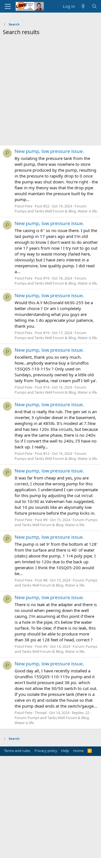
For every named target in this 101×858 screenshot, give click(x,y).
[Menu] (7, 6)
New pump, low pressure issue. (49, 151)
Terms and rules (17, 750)
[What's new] (83, 6)
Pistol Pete (23, 206)
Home (78, 750)
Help (65, 750)
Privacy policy (46, 750)
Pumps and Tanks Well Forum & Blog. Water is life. (56, 211)
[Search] (94, 6)
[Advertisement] (50, 92)
